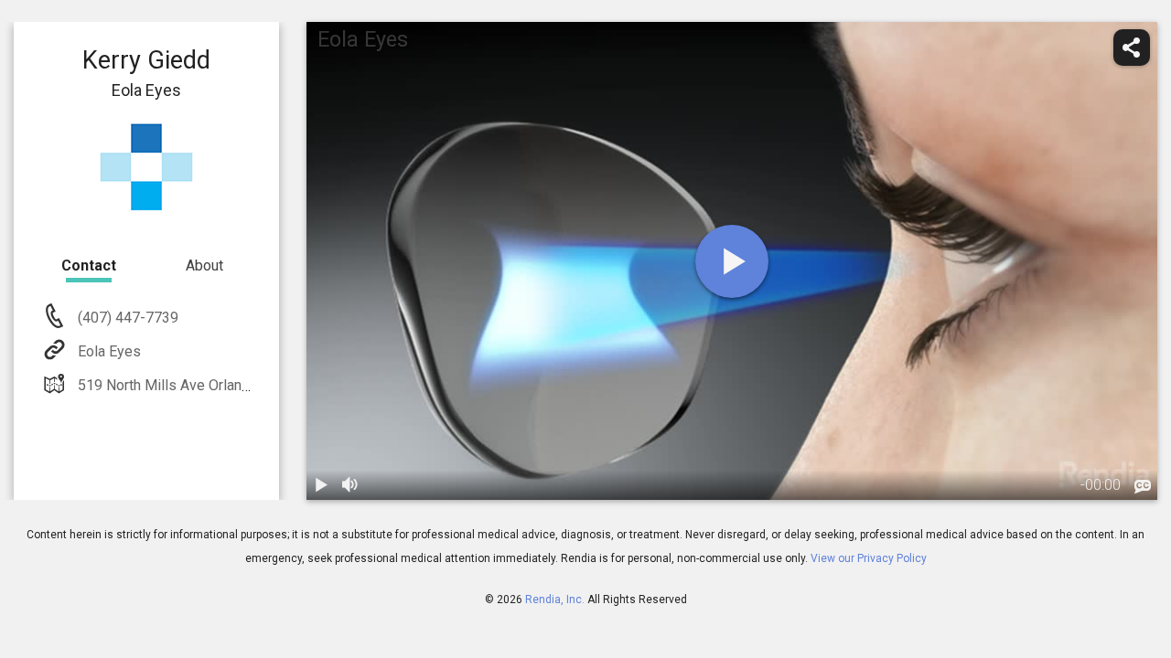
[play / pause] (321, 485)
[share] (1131, 47)
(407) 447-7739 (126, 317)
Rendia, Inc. (555, 599)
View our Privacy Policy (869, 558)
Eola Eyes (109, 351)
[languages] (1142, 487)
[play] (731, 261)
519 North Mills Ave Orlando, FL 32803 (202, 385)
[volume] (350, 485)
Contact (88, 265)
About (204, 265)
